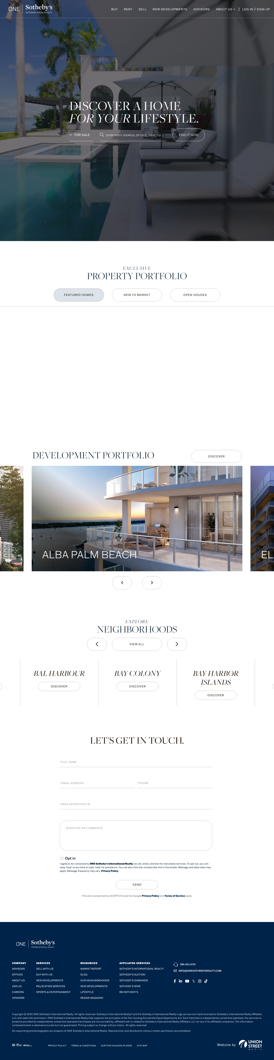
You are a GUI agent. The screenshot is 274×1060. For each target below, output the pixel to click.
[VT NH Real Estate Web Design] (250, 1045)
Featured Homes (79, 295)
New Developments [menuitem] (170, 9)
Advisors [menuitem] (201, 9)
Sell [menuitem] (143, 9)
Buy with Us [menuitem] (44, 974)
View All (137, 644)
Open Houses (195, 295)
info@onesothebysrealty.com (200, 970)
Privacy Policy (109, 871)
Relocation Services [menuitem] (50, 986)
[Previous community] (97, 644)
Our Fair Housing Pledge (116, 1045)
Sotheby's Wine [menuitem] (130, 986)
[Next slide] (152, 582)
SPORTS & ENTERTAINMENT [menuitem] (53, 992)
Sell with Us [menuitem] (45, 968)
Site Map (142, 1045)
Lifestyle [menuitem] (86, 992)
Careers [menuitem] (18, 992)
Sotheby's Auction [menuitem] (132, 974)
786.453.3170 (188, 964)
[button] (189, 135)
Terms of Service (174, 895)
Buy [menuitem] (114, 9)
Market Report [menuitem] (90, 968)
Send (137, 884)
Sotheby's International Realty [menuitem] (141, 968)
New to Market (137, 295)
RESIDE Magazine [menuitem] (91, 998)
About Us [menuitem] (224, 9)
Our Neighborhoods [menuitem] (94, 980)
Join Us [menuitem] (17, 986)
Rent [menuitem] (128, 9)
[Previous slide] (122, 582)
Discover (216, 456)
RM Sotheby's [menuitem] (128, 992)
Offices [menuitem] (17, 974)
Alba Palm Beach (89, 554)
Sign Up (263, 9)
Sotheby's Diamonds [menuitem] (133, 980)
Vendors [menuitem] (18, 998)
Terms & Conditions (83, 1045)
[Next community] (177, 644)
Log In (247, 9)
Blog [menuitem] (83, 974)
